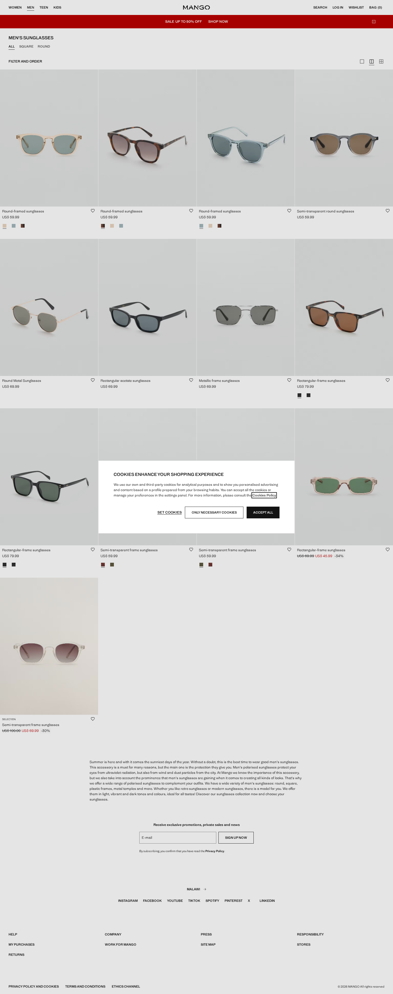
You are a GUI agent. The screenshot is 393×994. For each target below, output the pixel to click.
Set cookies (169, 512)
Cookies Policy (264, 495)
